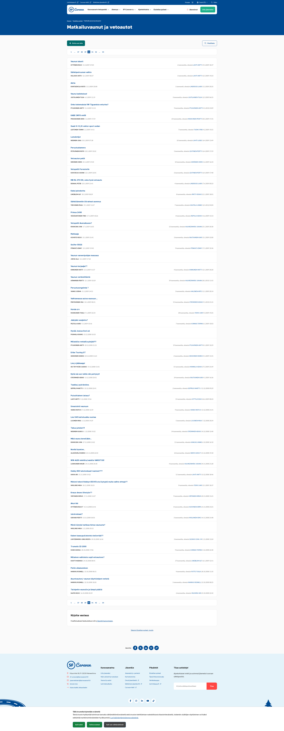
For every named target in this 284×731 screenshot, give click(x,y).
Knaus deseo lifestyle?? (81, 492)
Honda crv (75, 309)
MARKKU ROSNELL (194, 582)
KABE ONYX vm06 (78, 115)
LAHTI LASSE (197, 140)
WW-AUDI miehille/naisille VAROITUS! (87, 460)
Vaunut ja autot (106, 680)
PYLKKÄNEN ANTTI (196, 108)
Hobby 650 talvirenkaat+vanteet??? (87, 471)
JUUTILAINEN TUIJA (195, 97)
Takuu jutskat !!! (78, 428)
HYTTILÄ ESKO (197, 399)
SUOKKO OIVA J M (195, 539)
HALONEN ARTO (196, 291)
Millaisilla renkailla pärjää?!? (83, 342)
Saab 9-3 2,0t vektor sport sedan (85, 126)
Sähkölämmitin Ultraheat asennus (86, 201)
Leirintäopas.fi (154, 684)
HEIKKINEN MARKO (196, 356)
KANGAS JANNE (196, 442)
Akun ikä (74, 503)
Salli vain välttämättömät (114, 725)
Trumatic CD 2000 (78, 546)
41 (92, 52)
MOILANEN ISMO (195, 518)
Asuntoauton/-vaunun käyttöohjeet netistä (90, 579)
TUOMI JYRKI (198, 130)
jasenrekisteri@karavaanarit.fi (80, 680)
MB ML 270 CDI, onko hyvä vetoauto (86, 180)
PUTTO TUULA (196, 571)
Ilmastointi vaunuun (79, 406)
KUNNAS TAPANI (197, 324)
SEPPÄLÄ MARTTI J (194, 388)
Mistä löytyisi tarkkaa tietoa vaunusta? (88, 525)
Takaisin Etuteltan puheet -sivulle (142, 630)
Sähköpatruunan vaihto (81, 72)
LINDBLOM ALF (197, 561)
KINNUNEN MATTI (195, 270)
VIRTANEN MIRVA (195, 496)
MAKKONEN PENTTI (195, 119)
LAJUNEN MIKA (196, 421)
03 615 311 (74, 684)
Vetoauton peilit (78, 158)
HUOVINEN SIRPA (195, 507)
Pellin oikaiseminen (79, 568)
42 (96, 52)
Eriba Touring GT (78, 352)
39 (85, 52)
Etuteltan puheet (155, 673)
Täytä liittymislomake (156, 677)
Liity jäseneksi (105, 673)
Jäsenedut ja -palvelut (132, 673)
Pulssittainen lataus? (80, 395)
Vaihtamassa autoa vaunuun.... (84, 298)
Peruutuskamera (78, 148)
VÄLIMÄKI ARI (196, 593)
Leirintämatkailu (106, 684)
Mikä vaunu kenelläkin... (81, 439)
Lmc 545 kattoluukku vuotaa (83, 417)
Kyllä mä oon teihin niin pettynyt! (85, 374)
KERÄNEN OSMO (197, 162)
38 (82, 52)
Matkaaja (75, 234)
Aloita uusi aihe (77, 43)
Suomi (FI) (202, 2)
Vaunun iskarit (77, 61)
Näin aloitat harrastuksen (109, 677)
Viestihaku (211, 43)
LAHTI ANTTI (197, 65)
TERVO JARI (199, 313)
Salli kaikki (79, 725)
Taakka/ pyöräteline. (80, 385)
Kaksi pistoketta (78, 191)
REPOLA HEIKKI (196, 216)
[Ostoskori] (192, 2)
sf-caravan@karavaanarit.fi (79, 677)
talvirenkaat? (77, 514)
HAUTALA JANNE (196, 205)
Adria (73, 83)
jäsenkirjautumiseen (105, 621)
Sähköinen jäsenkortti (132, 684)
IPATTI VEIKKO (197, 194)
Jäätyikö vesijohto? (79, 320)
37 (78, 52)
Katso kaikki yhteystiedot (78, 687)
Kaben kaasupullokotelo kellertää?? (87, 536)
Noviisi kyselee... (78, 449)
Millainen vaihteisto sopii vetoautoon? (87, 557)
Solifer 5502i (76, 245)
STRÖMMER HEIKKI (196, 302)
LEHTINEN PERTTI (195, 151)
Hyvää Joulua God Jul (80, 331)
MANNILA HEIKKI (196, 367)
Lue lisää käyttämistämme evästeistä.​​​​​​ (124, 718)
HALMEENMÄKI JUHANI (193, 227)
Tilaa (212, 686)
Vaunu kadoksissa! (79, 94)
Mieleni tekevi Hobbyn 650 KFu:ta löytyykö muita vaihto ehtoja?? (99, 482)
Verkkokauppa (154, 680)
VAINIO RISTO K (195, 410)
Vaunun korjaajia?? (79, 266)
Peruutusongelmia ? (80, 288)
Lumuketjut (76, 137)
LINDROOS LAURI (196, 86)
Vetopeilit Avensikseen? (81, 223)
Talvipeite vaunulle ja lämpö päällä (86, 589)
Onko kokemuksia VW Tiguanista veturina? (89, 104)
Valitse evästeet (94, 725)
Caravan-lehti (129, 687)
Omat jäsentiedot (131, 680)
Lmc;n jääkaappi (78, 363)
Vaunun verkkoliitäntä (80, 277)
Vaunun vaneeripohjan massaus (85, 255)
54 (103, 52)
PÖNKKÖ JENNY (196, 248)
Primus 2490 (76, 212)
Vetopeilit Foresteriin (80, 169)
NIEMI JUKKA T (196, 453)
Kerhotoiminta (130, 677)
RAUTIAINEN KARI (195, 237)
